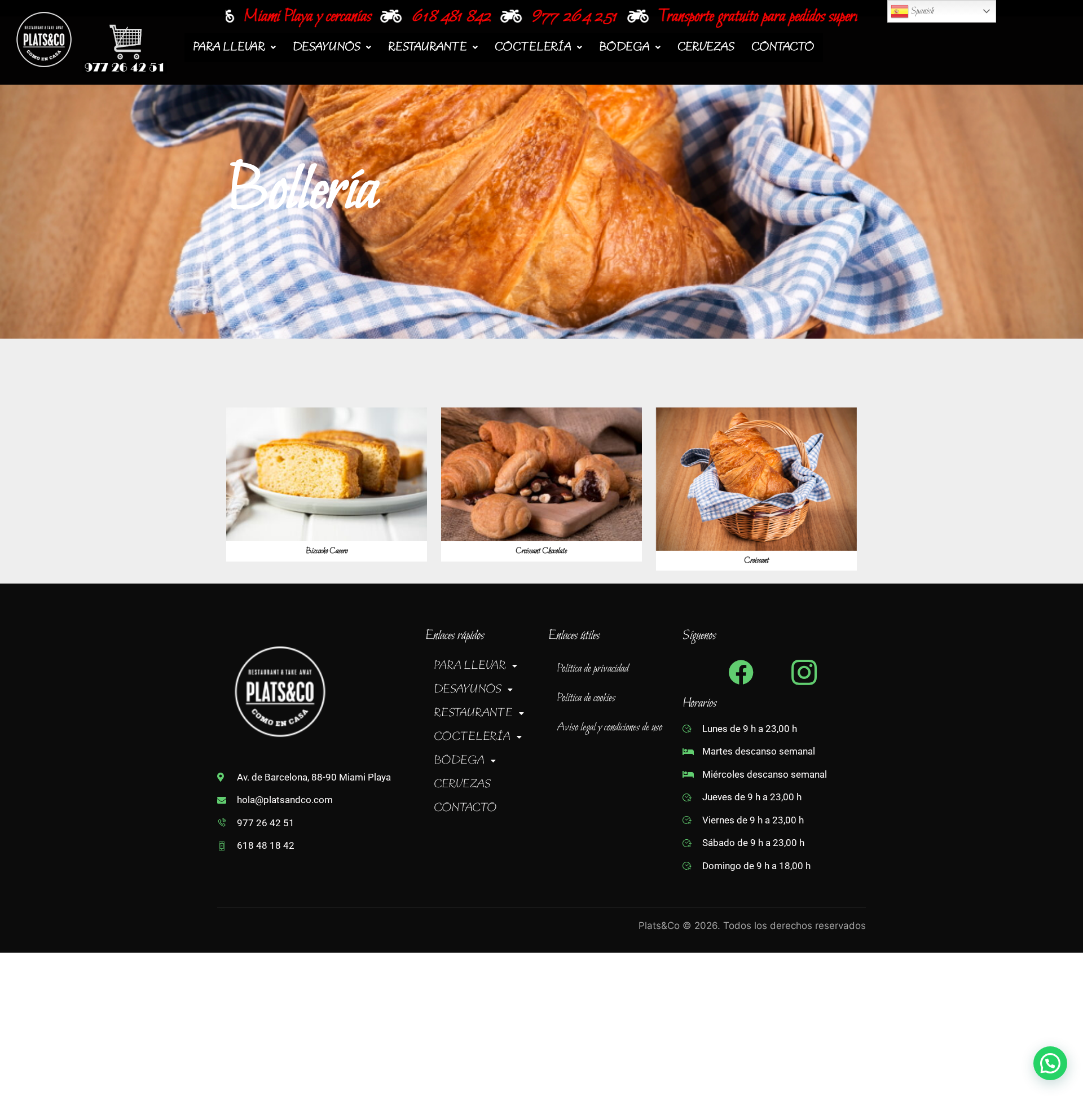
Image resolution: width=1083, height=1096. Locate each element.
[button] (234, 47)
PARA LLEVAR (229, 47)
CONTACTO (783, 47)
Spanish (921, 11)
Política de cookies (586, 698)
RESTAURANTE (427, 47)
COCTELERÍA (533, 47)
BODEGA (624, 47)
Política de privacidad (592, 669)
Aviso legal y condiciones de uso (609, 727)
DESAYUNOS (326, 47)
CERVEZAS (705, 47)
